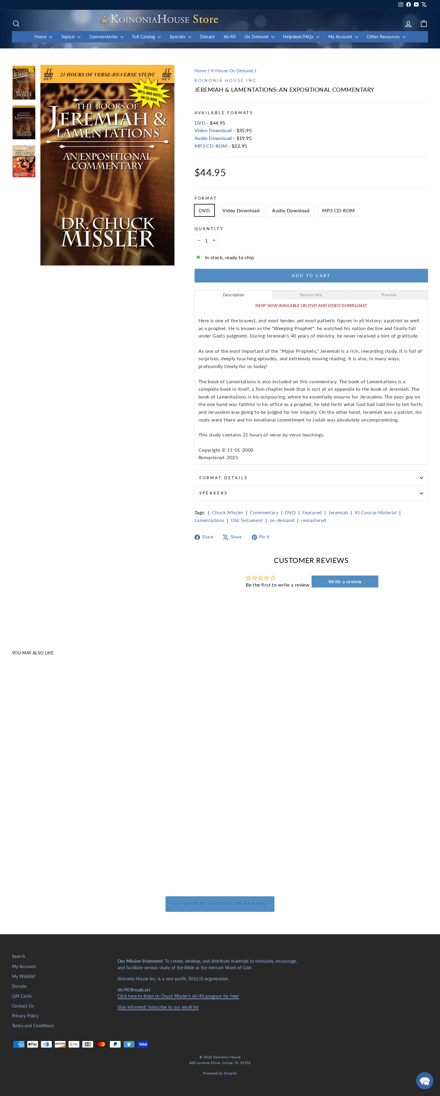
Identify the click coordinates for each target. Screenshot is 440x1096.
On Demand (257, 36)
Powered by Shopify (220, 1073)
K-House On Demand (232, 70)
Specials (178, 36)
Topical (68, 36)
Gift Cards (22, 996)
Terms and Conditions (33, 1025)
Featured (312, 512)
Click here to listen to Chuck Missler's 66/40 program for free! (178, 996)
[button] (424, 1080)
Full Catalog (144, 36)
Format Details (223, 477)
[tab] (234, 294)
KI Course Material (376, 512)
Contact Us (23, 1006)
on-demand (282, 520)
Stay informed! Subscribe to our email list (158, 1007)
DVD (200, 123)
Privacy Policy (25, 1015)
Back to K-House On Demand (224, 904)
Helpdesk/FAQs (299, 36)
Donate (207, 36)
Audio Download (213, 138)
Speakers (213, 493)
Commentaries (104, 36)
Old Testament (247, 520)
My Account (340, 36)
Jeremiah (338, 512)
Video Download (213, 130)
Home (41, 36)
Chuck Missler (227, 512)
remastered (313, 520)
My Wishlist (23, 976)
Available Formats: (225, 112)
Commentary (264, 512)
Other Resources (384, 36)
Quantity (209, 228)
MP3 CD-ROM (211, 146)
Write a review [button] (345, 581)
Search (18, 956)
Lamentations (209, 520)
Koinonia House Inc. (227, 80)
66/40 (230, 36)
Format (206, 198)
